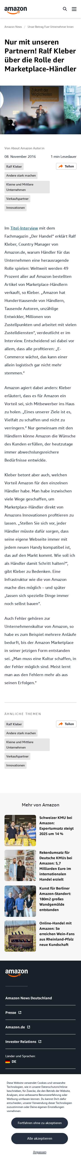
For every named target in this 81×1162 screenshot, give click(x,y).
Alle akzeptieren (39, 1138)
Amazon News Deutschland (28, 998)
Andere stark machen (21, 175)
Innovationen (15, 208)
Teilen (69, 166)
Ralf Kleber (14, 166)
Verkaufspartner (17, 199)
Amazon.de (15, 1027)
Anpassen (39, 1152)
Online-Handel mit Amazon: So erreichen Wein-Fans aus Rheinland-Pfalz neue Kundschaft (56, 934)
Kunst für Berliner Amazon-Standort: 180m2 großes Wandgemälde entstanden (55, 899)
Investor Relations (20, 1041)
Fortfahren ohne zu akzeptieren (40, 1123)
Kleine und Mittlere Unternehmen (19, 187)
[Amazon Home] (15, 10)
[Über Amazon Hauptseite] (16, 973)
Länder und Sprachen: (20, 1056)
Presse (10, 1012)
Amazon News (13, 27)
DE (14, 1061)
